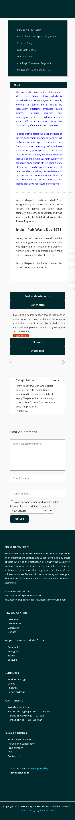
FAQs (10, 752)
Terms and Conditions (20, 739)
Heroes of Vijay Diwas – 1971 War (26, 715)
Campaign (13, 627)
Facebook (13, 647)
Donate (12, 631)
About (17, 85)
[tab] (37, 296)
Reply (55, 380)
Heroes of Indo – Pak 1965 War (25, 719)
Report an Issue (16, 692)
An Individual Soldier (19, 707)
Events (11, 683)
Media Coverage (17, 679)
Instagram (13, 651)
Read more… (11, 582)
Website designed (20, 768)
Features (13, 687)
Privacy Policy (15, 747)
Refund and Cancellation (21, 743)
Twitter (11, 655)
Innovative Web (48, 810)
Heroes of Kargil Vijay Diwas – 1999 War (29, 711)
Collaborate (14, 623)
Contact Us (14, 756)
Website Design (27, 810)
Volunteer (13, 619)
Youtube (12, 659)
